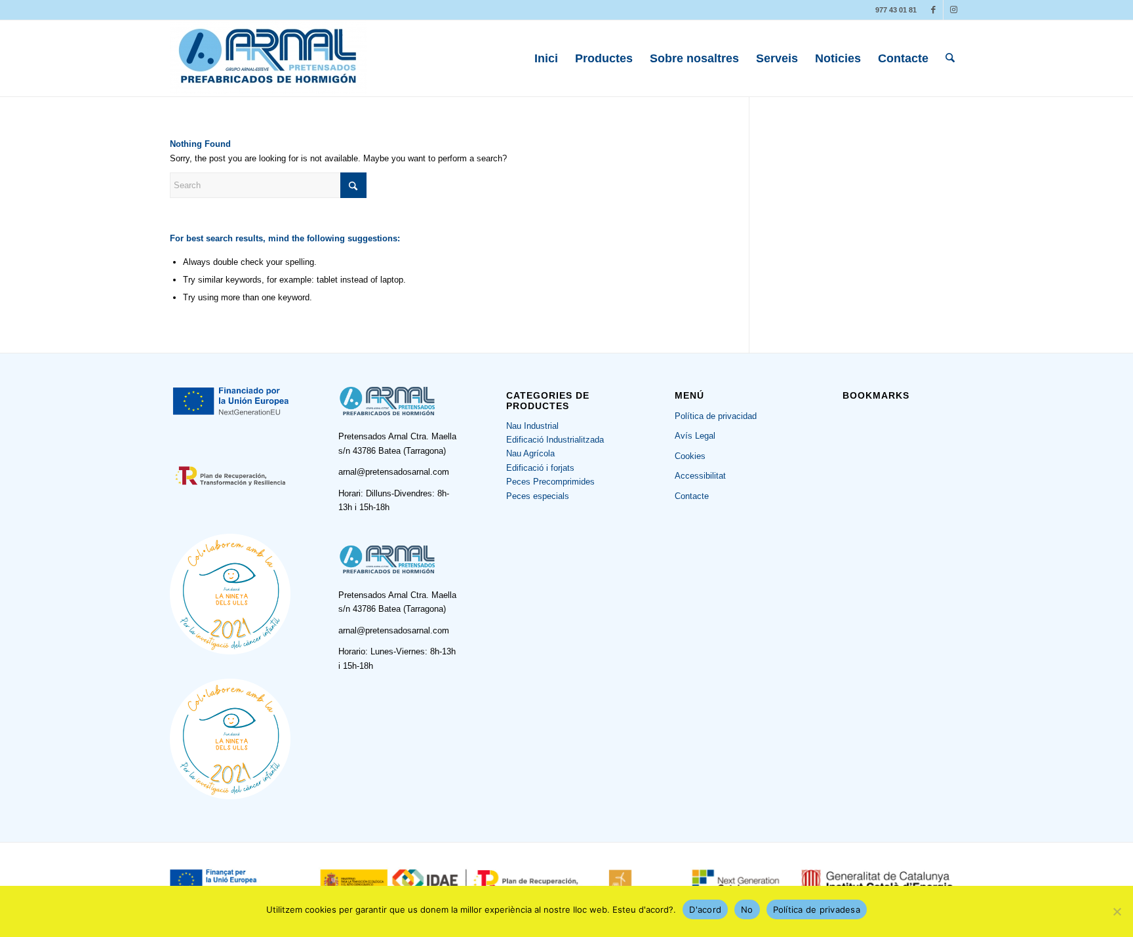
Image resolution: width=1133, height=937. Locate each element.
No (747, 909)
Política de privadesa (816, 909)
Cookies (690, 456)
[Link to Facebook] (933, 10)
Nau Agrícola (530, 453)
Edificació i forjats (540, 468)
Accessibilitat (700, 476)
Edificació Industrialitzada (555, 440)
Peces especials (537, 496)
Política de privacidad (716, 416)
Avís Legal (695, 436)
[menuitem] (546, 58)
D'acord (705, 909)
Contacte (692, 496)
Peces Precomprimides (550, 482)
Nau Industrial (532, 426)
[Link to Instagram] (953, 10)
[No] (1116, 911)
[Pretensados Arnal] (268, 58)
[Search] (950, 58)
